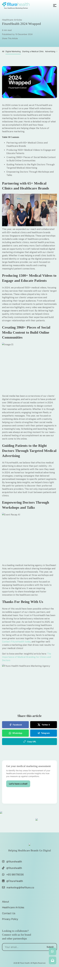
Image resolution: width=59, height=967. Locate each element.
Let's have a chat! (18, 783)
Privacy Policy (10, 919)
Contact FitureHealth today (16, 641)
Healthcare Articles (12, 19)
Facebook (17, 725)
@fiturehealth (14, 861)
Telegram (45, 733)
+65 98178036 (15, 874)
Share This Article (10, 38)
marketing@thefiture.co (20, 887)
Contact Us (8, 913)
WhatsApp (17, 733)
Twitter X (46, 725)
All (3, 51)
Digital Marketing (13, 51)
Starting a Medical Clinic (33, 51)
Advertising (50, 51)
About (5, 901)
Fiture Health (25, 963)
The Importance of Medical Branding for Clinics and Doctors (26, 657)
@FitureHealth (14, 881)
